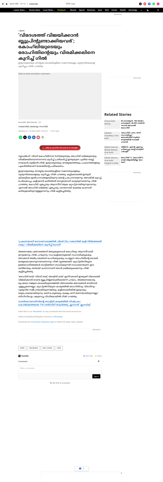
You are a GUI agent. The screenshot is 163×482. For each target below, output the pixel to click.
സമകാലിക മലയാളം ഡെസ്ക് (33, 126)
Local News (48, 10)
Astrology (133, 10)
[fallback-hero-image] (112, 124)
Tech (107, 10)
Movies (73, 10)
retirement (33, 348)
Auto (100, 10)
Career (114, 10)
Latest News (19, 10)
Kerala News (34, 10)
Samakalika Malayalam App (42, 322)
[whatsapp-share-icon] (20, 139)
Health (123, 10)
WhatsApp (58, 317)
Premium (61, 10)
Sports (82, 10)
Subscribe (33, 4)
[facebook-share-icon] (29, 139)
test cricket (47, 348)
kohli (22, 348)
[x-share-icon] (25, 139)
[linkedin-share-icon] (34, 139)
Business (91, 10)
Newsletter (37, 312)
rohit (59, 348)
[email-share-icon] (38, 139)
